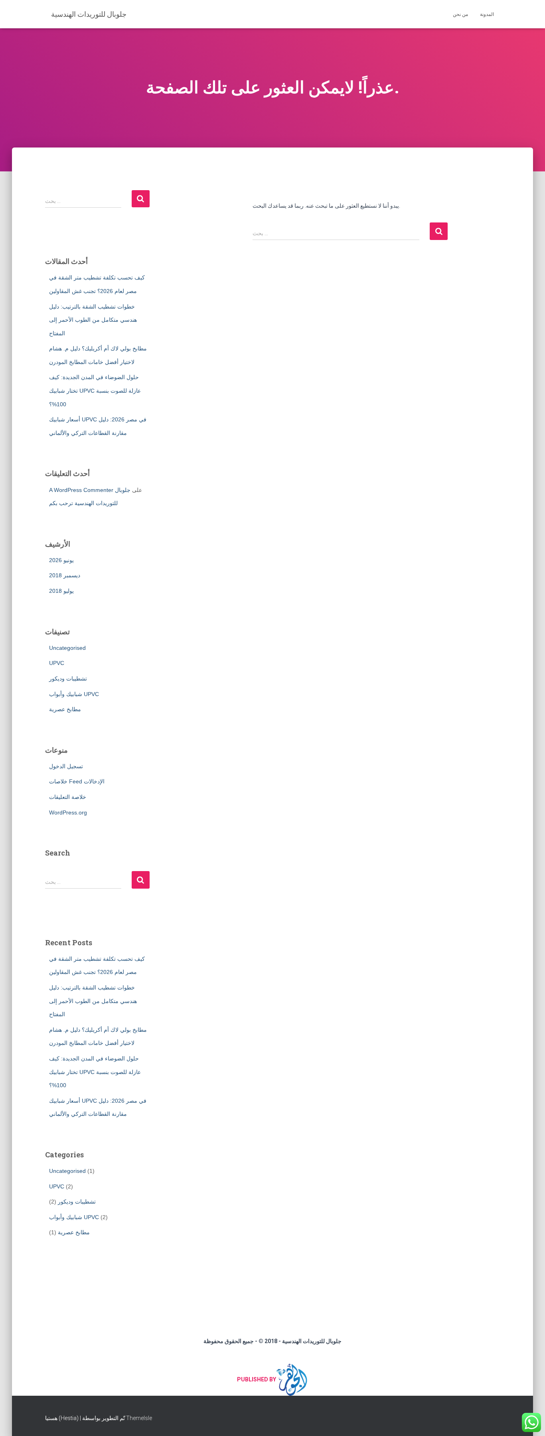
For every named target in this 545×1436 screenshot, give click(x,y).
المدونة (487, 14)
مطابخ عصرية (65, 709)
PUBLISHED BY (256, 1379)
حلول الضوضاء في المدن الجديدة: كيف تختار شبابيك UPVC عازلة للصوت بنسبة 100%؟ (95, 390)
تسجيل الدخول (66, 766)
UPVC (56, 663)
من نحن (460, 14)
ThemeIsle (139, 1418)
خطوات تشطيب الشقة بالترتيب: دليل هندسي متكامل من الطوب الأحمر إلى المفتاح (93, 319)
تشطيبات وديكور (68, 678)
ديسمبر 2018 (64, 575)
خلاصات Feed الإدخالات (77, 781)
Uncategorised (67, 648)
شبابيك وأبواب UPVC (74, 694)
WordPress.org (68, 812)
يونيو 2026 (61, 560)
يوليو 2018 (61, 591)
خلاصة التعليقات (67, 797)
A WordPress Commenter (81, 490)
